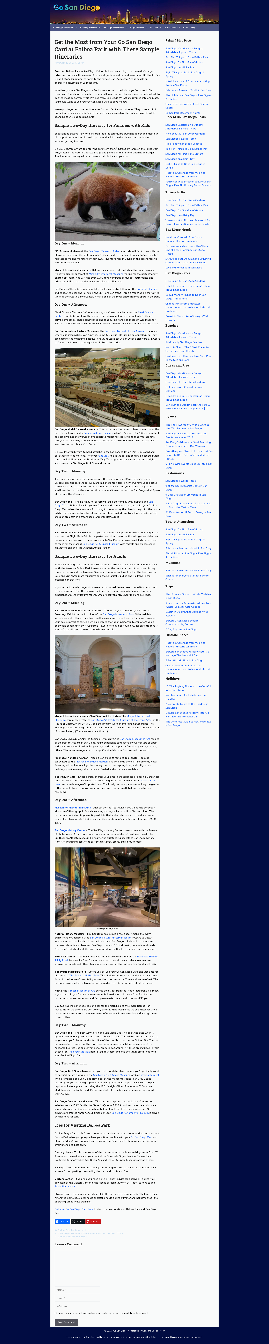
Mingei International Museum (106, 274)
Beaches (154, 28)
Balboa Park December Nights (72, 1236)
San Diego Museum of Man (104, 251)
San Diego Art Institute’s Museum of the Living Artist (122, 720)
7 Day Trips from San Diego (181, 629)
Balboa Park (64, 1230)
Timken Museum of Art (81, 990)
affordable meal (150, 1075)
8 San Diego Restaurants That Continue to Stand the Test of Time (90, 1233)
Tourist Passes (171, 28)
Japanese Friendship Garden (92, 761)
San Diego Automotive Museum (130, 1113)
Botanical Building (147, 289)
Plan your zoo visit (79, 1051)
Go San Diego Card (142, 1137)
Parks (185, 28)
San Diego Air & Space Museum (101, 544)
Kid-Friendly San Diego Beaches (183, 143)
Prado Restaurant (65, 1186)
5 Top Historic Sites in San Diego (184, 660)
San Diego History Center (70, 830)
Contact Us (133, 1330)
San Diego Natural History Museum (125, 331)
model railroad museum (99, 433)
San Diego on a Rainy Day (179, 67)
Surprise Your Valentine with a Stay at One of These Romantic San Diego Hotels (187, 249)
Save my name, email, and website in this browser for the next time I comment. (103, 1313)
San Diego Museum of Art (135, 739)
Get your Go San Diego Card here (74, 1209)
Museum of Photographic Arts (73, 807)
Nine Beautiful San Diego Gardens (185, 133)
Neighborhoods (137, 28)
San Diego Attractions (63, 28)
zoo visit (104, 455)
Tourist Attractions (80, 1230)
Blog (193, 28)
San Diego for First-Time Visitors (184, 62)
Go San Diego (120, 1330)
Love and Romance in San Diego (183, 267)
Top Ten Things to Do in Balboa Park (186, 57)
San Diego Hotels (88, 28)
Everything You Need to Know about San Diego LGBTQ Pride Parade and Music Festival (189, 455)
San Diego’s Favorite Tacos (180, 138)
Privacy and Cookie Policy (152, 1330)
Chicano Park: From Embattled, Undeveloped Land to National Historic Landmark (188, 307)
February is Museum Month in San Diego (188, 90)
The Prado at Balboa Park (84, 975)
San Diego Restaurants (113, 28)
